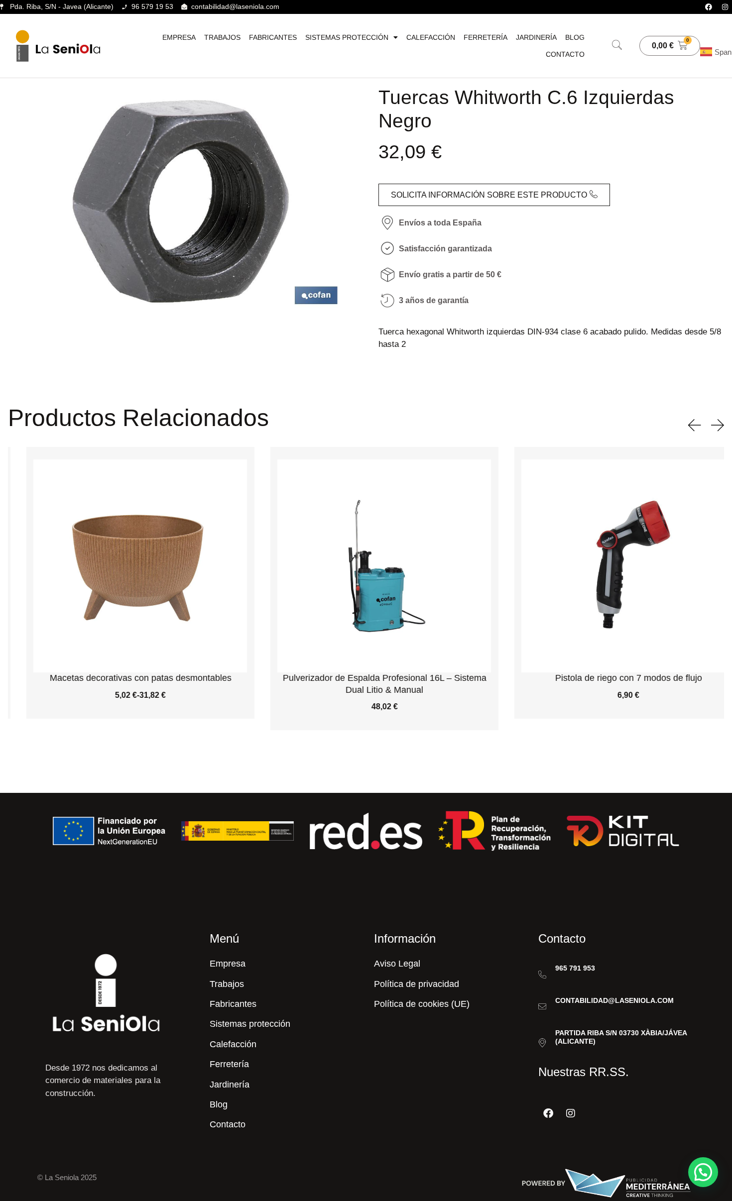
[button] (617, 46)
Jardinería (536, 37)
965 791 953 (575, 968)
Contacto (565, 54)
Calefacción (430, 37)
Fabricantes (273, 37)
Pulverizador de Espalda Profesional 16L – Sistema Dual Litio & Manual (366, 683)
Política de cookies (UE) (422, 1004)
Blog (575, 37)
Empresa (179, 37)
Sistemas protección (346, 37)
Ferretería (485, 37)
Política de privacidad (416, 984)
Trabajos (222, 37)
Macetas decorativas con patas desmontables (122, 678)
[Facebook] (709, 7)
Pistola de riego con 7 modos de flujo (610, 678)
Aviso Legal (397, 964)
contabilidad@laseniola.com (614, 1000)
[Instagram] (725, 7)
